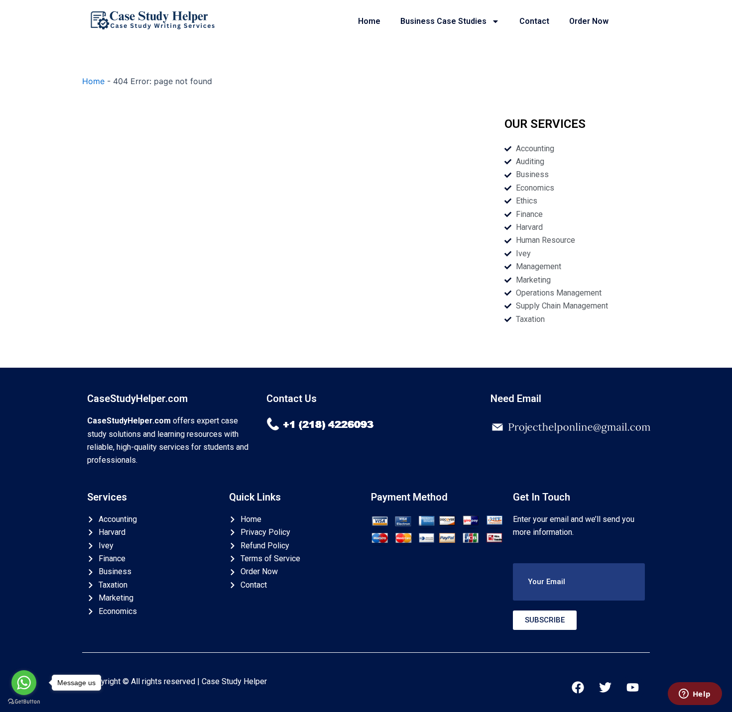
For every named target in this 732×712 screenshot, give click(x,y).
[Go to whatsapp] (23, 682)
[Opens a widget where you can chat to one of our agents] (694, 694)
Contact (534, 21)
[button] (579, 582)
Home (369, 21)
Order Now (589, 21)
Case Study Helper (234, 681)
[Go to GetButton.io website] (24, 702)
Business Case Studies (443, 21)
